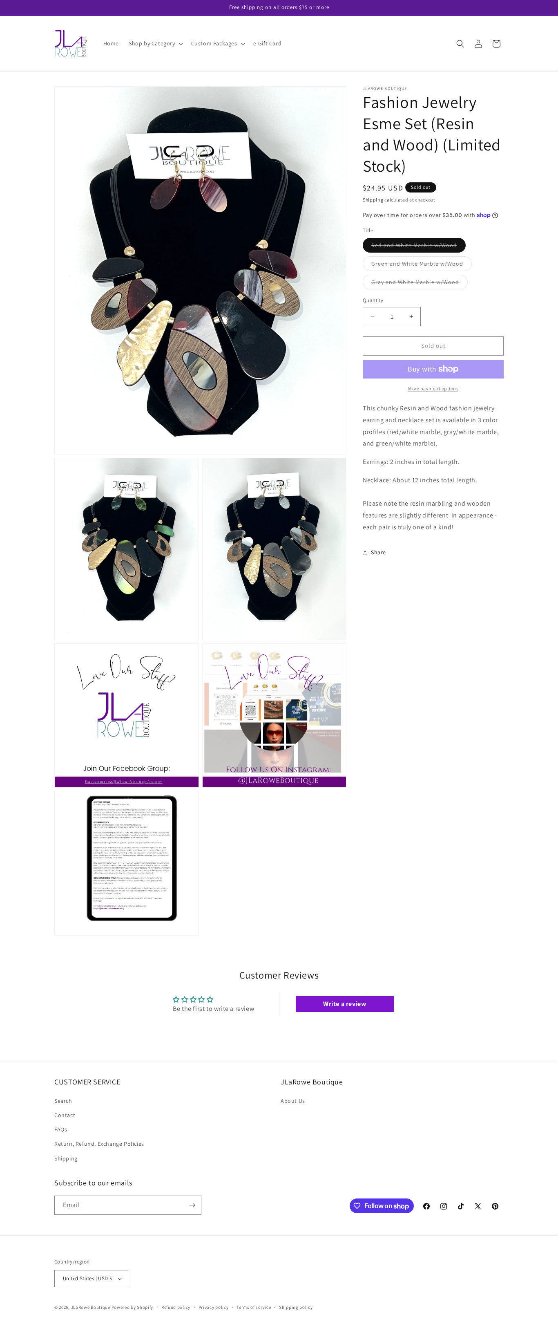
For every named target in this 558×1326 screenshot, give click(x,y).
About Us (293, 1100)
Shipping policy (296, 1307)
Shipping (373, 200)
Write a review (344, 1003)
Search (63, 1100)
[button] (155, 43)
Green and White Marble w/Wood (421, 265)
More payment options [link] (433, 388)
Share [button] (378, 552)
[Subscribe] (192, 1205)
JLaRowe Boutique (90, 1307)
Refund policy (175, 1307)
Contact (64, 1115)
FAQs (60, 1129)
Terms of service (254, 1307)
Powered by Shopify (133, 1307)
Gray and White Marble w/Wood (419, 283)
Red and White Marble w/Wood (418, 247)
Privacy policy (214, 1307)
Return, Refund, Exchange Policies (99, 1143)
